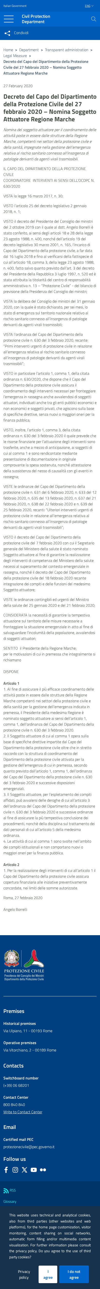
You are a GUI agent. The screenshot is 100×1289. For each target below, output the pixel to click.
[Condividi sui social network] (7, 33)
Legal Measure (15, 55)
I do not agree (74, 1274)
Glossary (9, 1201)
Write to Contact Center (22, 1111)
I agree (48, 1274)
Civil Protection (36, 19)
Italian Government (14, 6)
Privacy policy (24, 1274)
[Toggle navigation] (9, 19)
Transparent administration (66, 50)
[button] (94, 19)
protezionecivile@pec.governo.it (29, 1147)
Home (8, 50)
